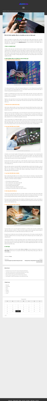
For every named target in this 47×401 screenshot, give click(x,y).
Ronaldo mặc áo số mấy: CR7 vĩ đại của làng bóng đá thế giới (17, 270)
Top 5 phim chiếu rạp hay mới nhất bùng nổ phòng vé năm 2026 (17, 272)
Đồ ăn (7, 287)
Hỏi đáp (7, 290)
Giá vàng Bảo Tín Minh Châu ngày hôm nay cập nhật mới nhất (17, 276)
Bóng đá (10, 400)
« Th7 (6, 315)
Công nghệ (8, 286)
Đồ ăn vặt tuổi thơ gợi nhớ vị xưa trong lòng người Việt (15, 273)
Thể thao (7, 291)
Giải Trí (7, 289)
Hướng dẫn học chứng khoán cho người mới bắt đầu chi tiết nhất (33, 261)
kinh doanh (7, 250)
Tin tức (10, 256)
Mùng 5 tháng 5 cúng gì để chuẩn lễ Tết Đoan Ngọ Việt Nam (16, 274)
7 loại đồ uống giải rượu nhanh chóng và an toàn (14, 260)
